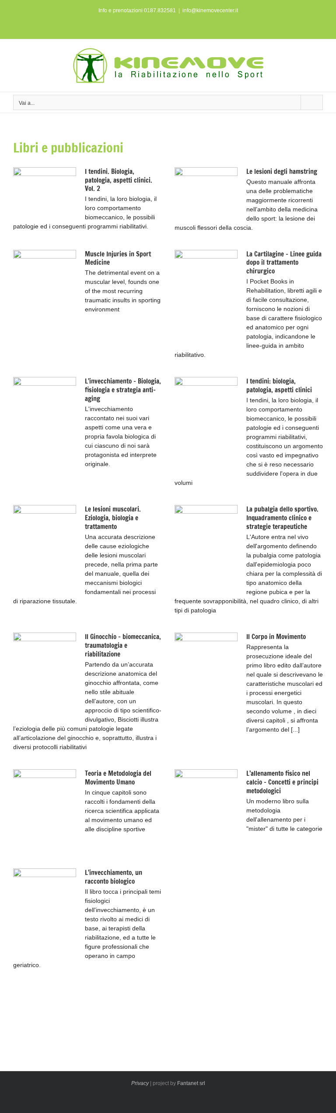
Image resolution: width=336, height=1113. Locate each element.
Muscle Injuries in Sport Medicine (118, 258)
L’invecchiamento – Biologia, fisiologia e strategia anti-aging (123, 390)
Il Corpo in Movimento (276, 636)
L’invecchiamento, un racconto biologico (113, 877)
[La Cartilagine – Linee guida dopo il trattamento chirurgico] (206, 295)
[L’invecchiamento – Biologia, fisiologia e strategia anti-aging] (44, 422)
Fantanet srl (191, 1083)
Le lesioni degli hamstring (281, 171)
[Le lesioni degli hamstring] (206, 192)
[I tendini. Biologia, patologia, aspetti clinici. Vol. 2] (44, 192)
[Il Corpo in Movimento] (206, 678)
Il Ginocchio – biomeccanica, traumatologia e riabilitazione (123, 645)
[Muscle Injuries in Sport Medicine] (44, 295)
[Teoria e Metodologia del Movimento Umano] (44, 812)
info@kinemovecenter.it (210, 10)
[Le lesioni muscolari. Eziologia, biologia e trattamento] (44, 549)
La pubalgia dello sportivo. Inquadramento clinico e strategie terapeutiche (282, 518)
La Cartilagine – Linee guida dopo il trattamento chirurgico (284, 262)
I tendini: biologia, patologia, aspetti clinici (279, 385)
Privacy (140, 1083)
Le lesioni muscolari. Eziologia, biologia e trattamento (113, 518)
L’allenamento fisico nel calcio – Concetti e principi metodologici (282, 782)
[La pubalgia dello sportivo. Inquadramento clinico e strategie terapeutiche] (206, 549)
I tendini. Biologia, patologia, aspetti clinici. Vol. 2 (118, 180)
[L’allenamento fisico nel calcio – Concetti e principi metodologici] (206, 813)
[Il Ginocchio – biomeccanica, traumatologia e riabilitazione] (44, 676)
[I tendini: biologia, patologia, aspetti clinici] (206, 422)
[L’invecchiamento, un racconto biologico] (44, 912)
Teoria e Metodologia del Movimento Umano (118, 778)
